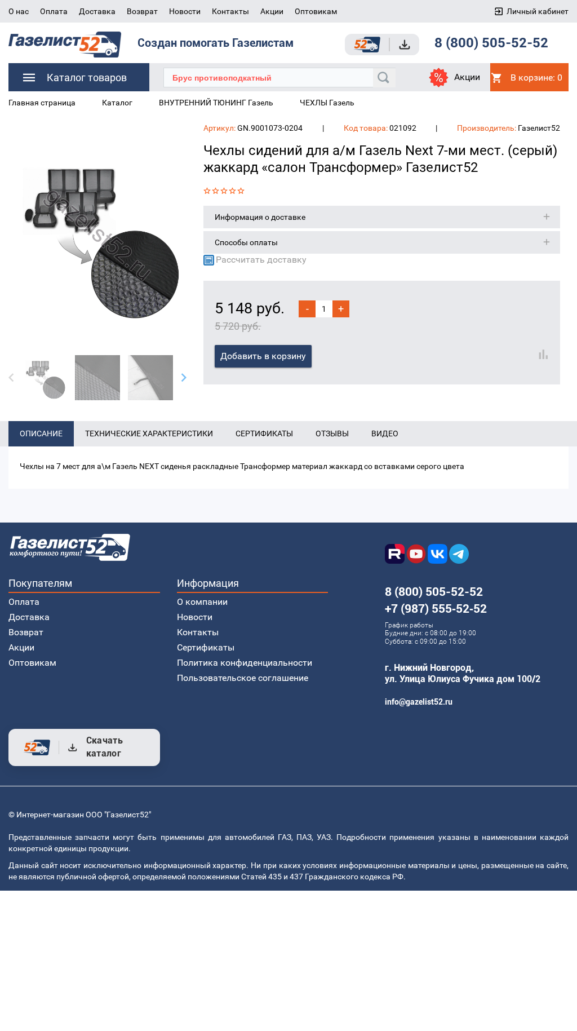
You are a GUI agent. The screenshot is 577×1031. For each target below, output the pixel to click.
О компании (202, 601)
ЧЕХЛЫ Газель (327, 102)
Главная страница (42, 102)
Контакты (230, 11)
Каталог (117, 102)
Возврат (142, 11)
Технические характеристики (149, 433)
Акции (271, 11)
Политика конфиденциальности (244, 662)
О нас (18, 11)
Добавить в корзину (263, 356)
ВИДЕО (384, 433)
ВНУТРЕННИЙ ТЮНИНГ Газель (216, 102)
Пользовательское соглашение (242, 677)
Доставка (97, 11)
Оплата (54, 11)
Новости (185, 11)
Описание (41, 433)
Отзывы (332, 433)
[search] (384, 77)
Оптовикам (316, 11)
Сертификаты (264, 433)
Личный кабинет (538, 11)
